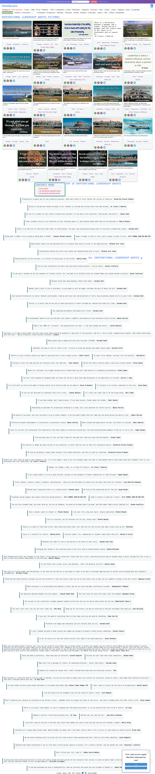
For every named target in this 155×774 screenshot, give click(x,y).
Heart (72, 79)
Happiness (85, 10)
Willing (52, 47)
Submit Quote (8, 13)
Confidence (16, 44)
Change (8, 44)
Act (110, 144)
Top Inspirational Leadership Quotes (50, 191)
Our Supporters (17, 10)
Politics (49, 77)
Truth (52, 10)
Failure (10, 109)
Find (64, 176)
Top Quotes (26, 13)
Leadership (136, 10)
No (136, 768)
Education (92, 13)
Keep (80, 79)
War (106, 13)
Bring (106, 79)
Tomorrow (137, 112)
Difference (107, 45)
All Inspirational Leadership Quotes (49, 193)
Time (102, 45)
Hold (47, 47)
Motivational (115, 141)
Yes (136, 764)
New (34, 13)
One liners (87, 77)
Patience (83, 13)
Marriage (60, 13)
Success (94, 10)
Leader (113, 45)
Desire (14, 77)
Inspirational (60, 10)
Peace (107, 10)
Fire (84, 79)
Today (131, 112)
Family (77, 13)
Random (18, 13)
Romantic (69, 13)
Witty (33, 10)
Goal (98, 42)
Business (128, 44)
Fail (44, 112)
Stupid (55, 112)
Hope (114, 10)
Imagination (120, 13)
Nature (100, 13)
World (56, 176)
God (128, 10)
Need (60, 176)
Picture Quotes (43, 188)
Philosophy (76, 10)
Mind (76, 79)
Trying (43, 47)
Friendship (41, 13)
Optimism (121, 10)
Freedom (46, 44)
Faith (68, 10)
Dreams (21, 141)
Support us (6, 10)
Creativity (25, 44)
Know (40, 112)
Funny (27, 10)
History (112, 13)
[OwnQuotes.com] (11, 4)
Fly (110, 79)
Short (101, 10)
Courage (107, 77)
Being (106, 144)
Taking (69, 176)
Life (51, 44)
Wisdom (45, 10)
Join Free (94, 1)
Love (39, 10)
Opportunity (105, 42)
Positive (140, 77)
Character (123, 176)
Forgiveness (51, 13)
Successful (49, 112)
